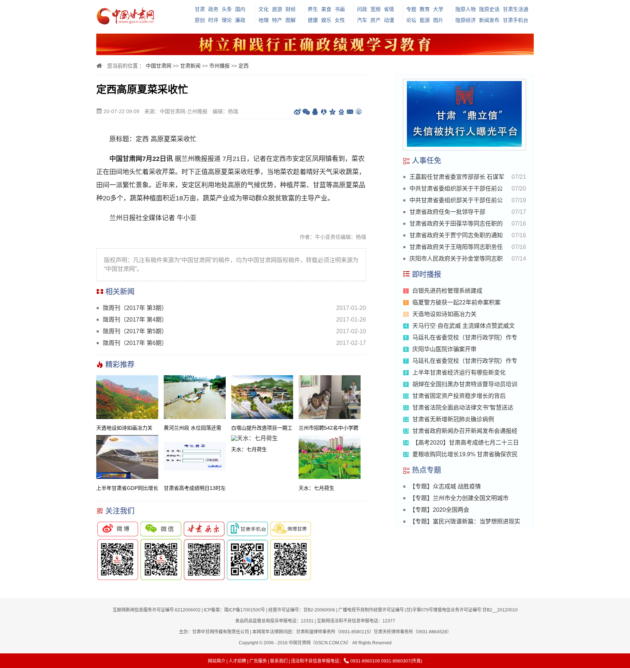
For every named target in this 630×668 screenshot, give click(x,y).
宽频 (375, 9)
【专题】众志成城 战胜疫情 (445, 486)
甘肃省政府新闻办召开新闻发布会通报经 (464, 431)
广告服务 (258, 661)
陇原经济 (465, 20)
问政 (362, 9)
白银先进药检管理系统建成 (447, 291)
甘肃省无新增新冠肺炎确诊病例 (453, 419)
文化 (263, 9)
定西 (243, 66)
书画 (340, 9)
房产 (375, 20)
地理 (263, 20)
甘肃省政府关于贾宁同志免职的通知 (456, 235)
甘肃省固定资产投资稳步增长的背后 (459, 396)
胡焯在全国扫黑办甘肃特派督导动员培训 (464, 384)
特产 (277, 20)
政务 (213, 9)
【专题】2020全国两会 (439, 510)
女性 (340, 20)
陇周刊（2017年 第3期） (135, 308)
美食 (326, 9)
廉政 (240, 20)
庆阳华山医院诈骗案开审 (444, 349)
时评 (213, 20)
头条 (227, 9)
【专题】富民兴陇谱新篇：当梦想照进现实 (464, 521)
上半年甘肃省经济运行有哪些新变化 (459, 372)
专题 (411, 9)
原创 (200, 20)
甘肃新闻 (190, 66)
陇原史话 (489, 9)
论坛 (411, 20)
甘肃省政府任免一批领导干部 (447, 212)
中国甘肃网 (158, 66)
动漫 (389, 20)
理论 (227, 20)
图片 (438, 20)
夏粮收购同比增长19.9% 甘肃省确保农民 (465, 454)
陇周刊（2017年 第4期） (135, 319)
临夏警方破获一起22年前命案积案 (456, 302)
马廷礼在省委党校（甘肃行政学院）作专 (464, 337)
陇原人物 (465, 9)
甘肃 (200, 9)
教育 (425, 9)
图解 (290, 20)
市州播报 (219, 66)
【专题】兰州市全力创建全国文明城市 (459, 498)
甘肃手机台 (515, 20)
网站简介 (216, 661)
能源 (425, 20)
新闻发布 (489, 20)
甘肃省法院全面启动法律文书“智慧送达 (462, 407)
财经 (290, 9)
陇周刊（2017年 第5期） (135, 331)
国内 (240, 9)
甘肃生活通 (515, 9)
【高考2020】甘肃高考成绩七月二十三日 (465, 442)
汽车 (362, 20)
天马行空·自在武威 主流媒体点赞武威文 (463, 326)
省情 (389, 9)
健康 (313, 20)
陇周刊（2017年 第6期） (135, 343)
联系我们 (279, 661)
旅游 (277, 9)
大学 (438, 9)
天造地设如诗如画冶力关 (444, 314)
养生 (313, 9)
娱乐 (326, 20)
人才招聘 (237, 661)
